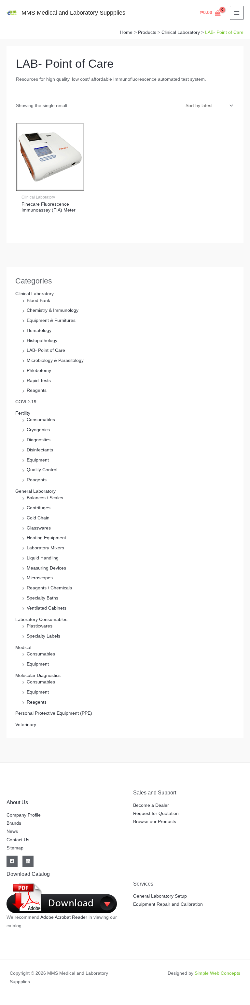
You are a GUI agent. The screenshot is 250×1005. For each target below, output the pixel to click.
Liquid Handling (43, 558)
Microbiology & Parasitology (55, 360)
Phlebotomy (39, 370)
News (12, 831)
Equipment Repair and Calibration (168, 904)
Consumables (41, 419)
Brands (14, 823)
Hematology (39, 330)
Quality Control (42, 469)
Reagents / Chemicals (49, 587)
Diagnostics (38, 439)
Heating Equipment (46, 537)
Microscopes (40, 577)
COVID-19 (25, 401)
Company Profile (24, 815)
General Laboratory (35, 491)
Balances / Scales (45, 497)
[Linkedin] (28, 861)
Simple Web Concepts (217, 973)
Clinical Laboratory (34, 293)
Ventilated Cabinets (46, 608)
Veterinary (25, 724)
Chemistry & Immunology (52, 310)
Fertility (22, 413)
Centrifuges (38, 507)
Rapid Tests (39, 380)
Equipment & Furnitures (51, 320)
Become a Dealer (151, 805)
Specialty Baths (42, 598)
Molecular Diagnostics (38, 675)
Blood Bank (38, 300)
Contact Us (18, 839)
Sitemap (15, 848)
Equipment (38, 460)
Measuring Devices (46, 568)
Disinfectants (40, 449)
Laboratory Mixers (45, 547)
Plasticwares (39, 626)
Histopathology (42, 340)
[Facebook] (12, 861)
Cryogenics (38, 429)
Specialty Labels (43, 636)
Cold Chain (38, 518)
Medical (23, 647)
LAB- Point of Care (46, 350)
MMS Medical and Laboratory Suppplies (73, 12)
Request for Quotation (156, 813)
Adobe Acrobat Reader (64, 917)
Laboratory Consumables (41, 619)
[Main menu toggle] (237, 13)
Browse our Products (154, 821)
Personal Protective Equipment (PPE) (53, 713)
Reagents (37, 390)
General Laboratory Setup (160, 896)
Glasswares (39, 528)
